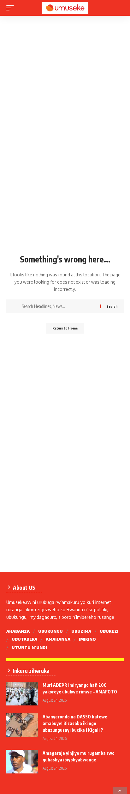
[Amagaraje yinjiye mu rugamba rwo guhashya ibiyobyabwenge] (22, 761)
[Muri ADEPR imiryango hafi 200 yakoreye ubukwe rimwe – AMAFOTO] (22, 693)
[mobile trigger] (11, 7)
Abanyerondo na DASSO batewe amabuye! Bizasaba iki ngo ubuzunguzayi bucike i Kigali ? (75, 723)
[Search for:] (58, 306)
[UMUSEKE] (65, 8)
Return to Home (65, 328)
